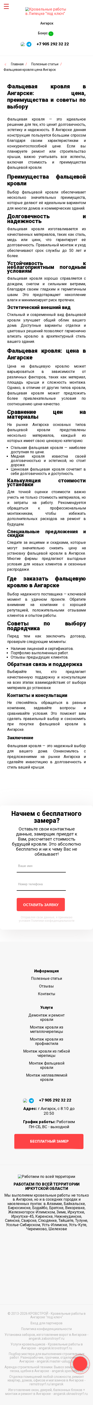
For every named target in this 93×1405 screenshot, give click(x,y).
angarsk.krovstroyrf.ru (55, 1348)
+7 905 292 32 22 (52, 44)
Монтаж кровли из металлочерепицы (46, 1029)
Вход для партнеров (46, 1323)
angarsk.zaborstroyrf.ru (46, 1338)
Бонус (45, 33)
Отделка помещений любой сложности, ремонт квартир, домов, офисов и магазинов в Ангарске (46, 1378)
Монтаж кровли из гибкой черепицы (46, 1053)
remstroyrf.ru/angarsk (46, 1384)
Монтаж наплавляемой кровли (46, 1077)
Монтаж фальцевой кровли (46, 1065)
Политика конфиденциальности (46, 1329)
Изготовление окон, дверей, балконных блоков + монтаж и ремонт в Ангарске (45, 1391)
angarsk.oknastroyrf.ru (70, 1394)
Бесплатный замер (49, 1141)
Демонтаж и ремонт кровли (46, 1017)
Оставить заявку (40, 904)
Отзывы (46, 986)
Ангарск (46, 23)
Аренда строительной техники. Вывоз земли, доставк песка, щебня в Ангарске (47, 1369)
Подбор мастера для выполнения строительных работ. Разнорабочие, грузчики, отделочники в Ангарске (46, 1357)
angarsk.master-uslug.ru (55, 1361)
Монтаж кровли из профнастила (46, 1041)
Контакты (46, 994)
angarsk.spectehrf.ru (67, 1371)
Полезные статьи (46, 978)
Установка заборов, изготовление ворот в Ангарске (46, 1335)
